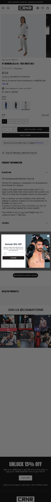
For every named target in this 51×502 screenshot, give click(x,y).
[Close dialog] (48, 236)
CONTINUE (13, 257)
